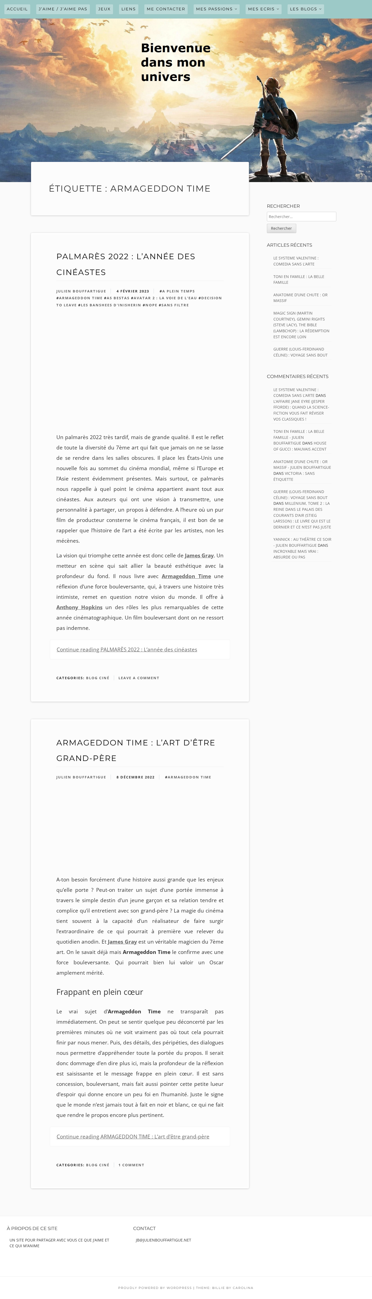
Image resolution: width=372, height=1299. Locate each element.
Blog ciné (97, 677)
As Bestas (118, 297)
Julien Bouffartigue (81, 291)
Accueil (17, 9)
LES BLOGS (303, 9)
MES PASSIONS (214, 9)
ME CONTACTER (166, 9)
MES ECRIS (261, 9)
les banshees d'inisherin (111, 305)
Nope (151, 305)
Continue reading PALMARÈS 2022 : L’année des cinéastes (127, 649)
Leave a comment (139, 677)
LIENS (128, 9)
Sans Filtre (175, 305)
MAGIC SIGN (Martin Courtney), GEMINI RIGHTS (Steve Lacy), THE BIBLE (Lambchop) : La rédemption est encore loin (301, 324)
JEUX (104, 9)
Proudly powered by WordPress (155, 1288)
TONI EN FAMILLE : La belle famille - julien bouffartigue (298, 437)
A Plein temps (178, 291)
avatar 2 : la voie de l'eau (165, 297)
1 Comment (131, 1164)
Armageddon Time (81, 297)
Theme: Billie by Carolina (225, 1288)
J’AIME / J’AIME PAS (63, 9)
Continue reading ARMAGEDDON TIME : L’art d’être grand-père (133, 1136)
